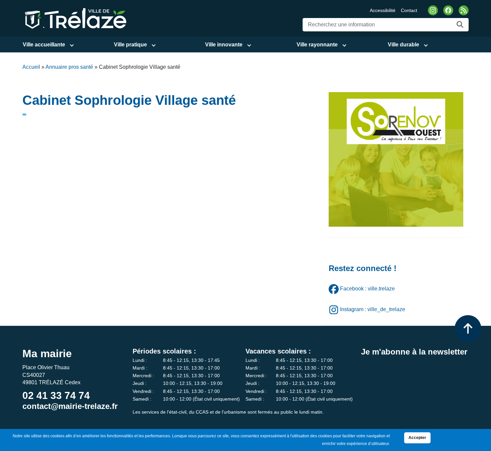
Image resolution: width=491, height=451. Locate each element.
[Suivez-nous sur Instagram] (433, 10)
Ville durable (403, 44)
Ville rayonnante (317, 44)
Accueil (31, 67)
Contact (409, 10)
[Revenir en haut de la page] (468, 328)
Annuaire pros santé (69, 67)
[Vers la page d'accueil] (74, 18)
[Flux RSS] (464, 10)
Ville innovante (223, 44)
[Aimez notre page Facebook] (448, 10)
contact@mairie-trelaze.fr (70, 406)
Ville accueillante (44, 44)
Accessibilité (382, 10)
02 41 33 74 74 (56, 395)
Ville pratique (130, 44)
